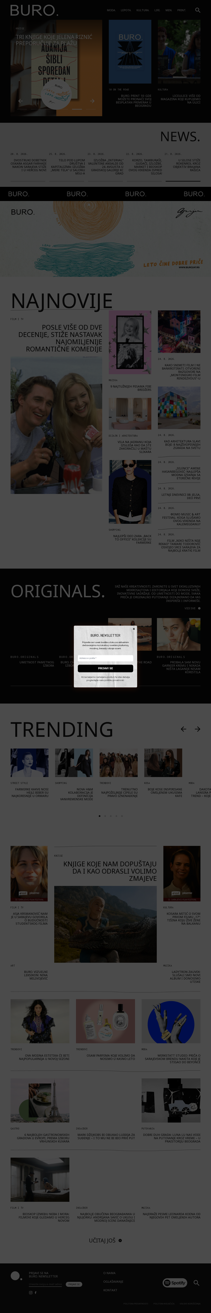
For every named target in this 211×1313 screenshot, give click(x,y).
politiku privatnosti (114, 680)
